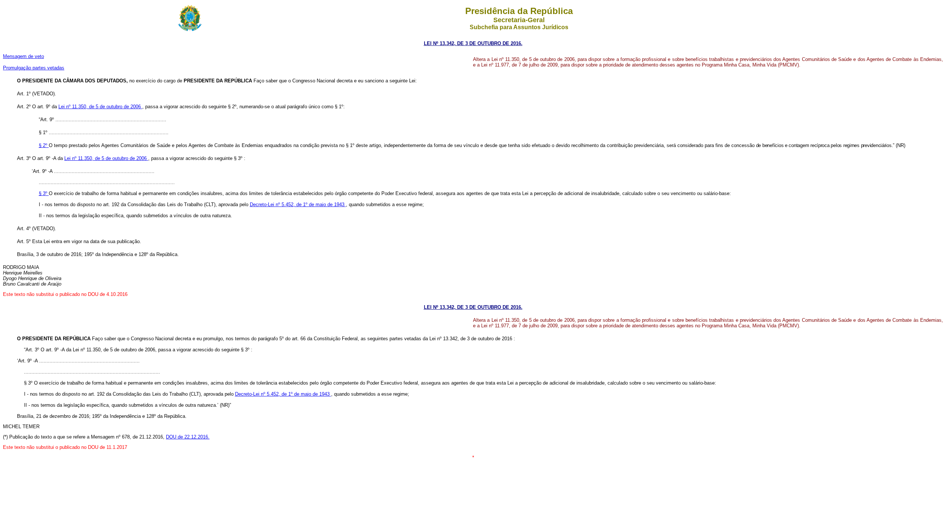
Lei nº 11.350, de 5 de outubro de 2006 (100, 106)
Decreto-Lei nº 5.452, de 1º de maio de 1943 (298, 204)
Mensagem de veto (23, 56)
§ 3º (44, 193)
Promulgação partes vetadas (33, 68)
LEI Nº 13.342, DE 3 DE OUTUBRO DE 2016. (473, 43)
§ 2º (44, 145)
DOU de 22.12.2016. (188, 437)
